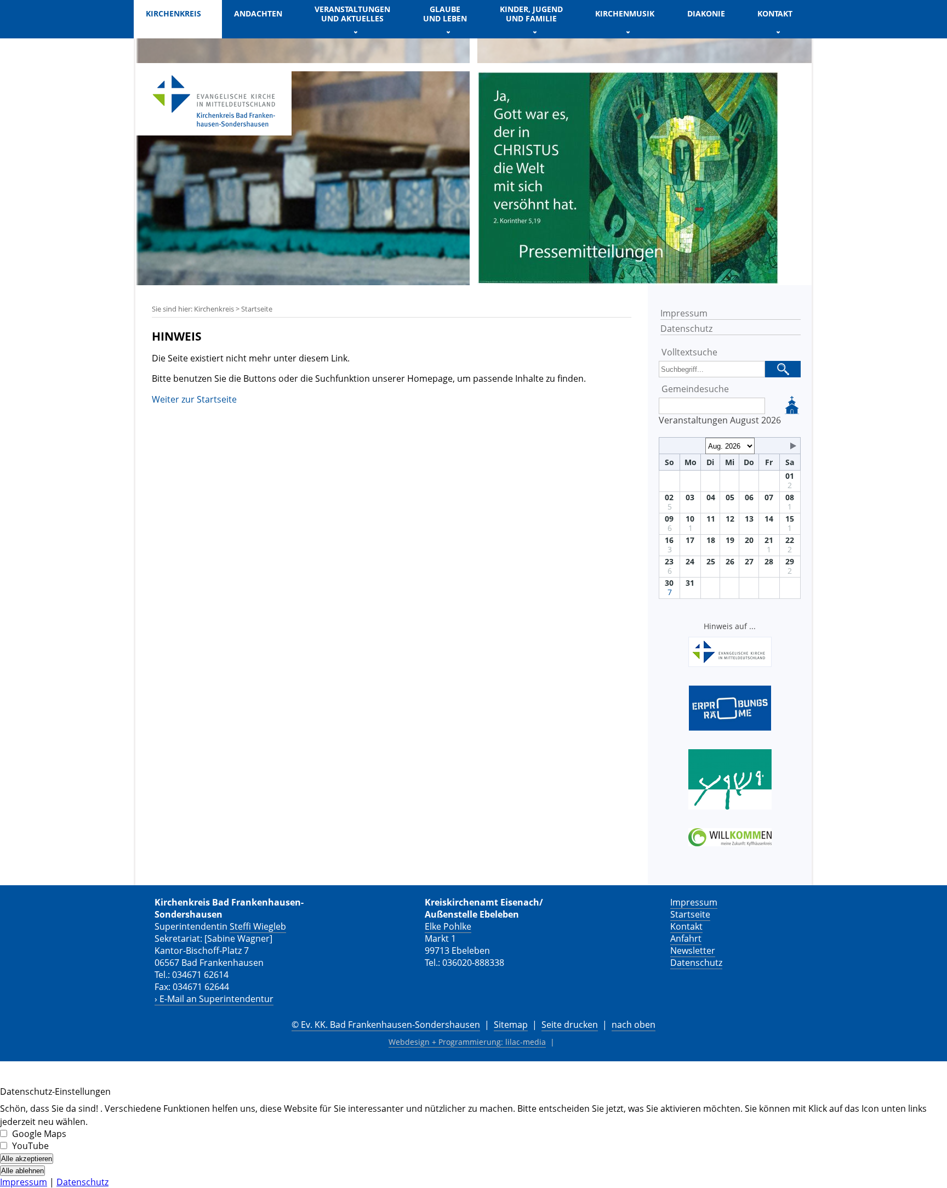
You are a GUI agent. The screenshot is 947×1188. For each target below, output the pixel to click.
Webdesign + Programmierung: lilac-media (467, 1042)
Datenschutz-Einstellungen (55, 1091)
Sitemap (511, 1025)
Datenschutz (686, 329)
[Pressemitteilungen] (628, 281)
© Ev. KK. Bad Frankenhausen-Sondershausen (386, 1025)
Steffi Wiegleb (258, 926)
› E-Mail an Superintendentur (214, 999)
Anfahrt (685, 938)
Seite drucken (569, 1025)
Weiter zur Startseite (194, 399)
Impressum (684, 313)
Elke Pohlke (448, 926)
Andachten (258, 13)
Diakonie (706, 13)
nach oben (633, 1025)
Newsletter (692, 950)
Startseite (690, 914)
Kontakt (686, 926)
